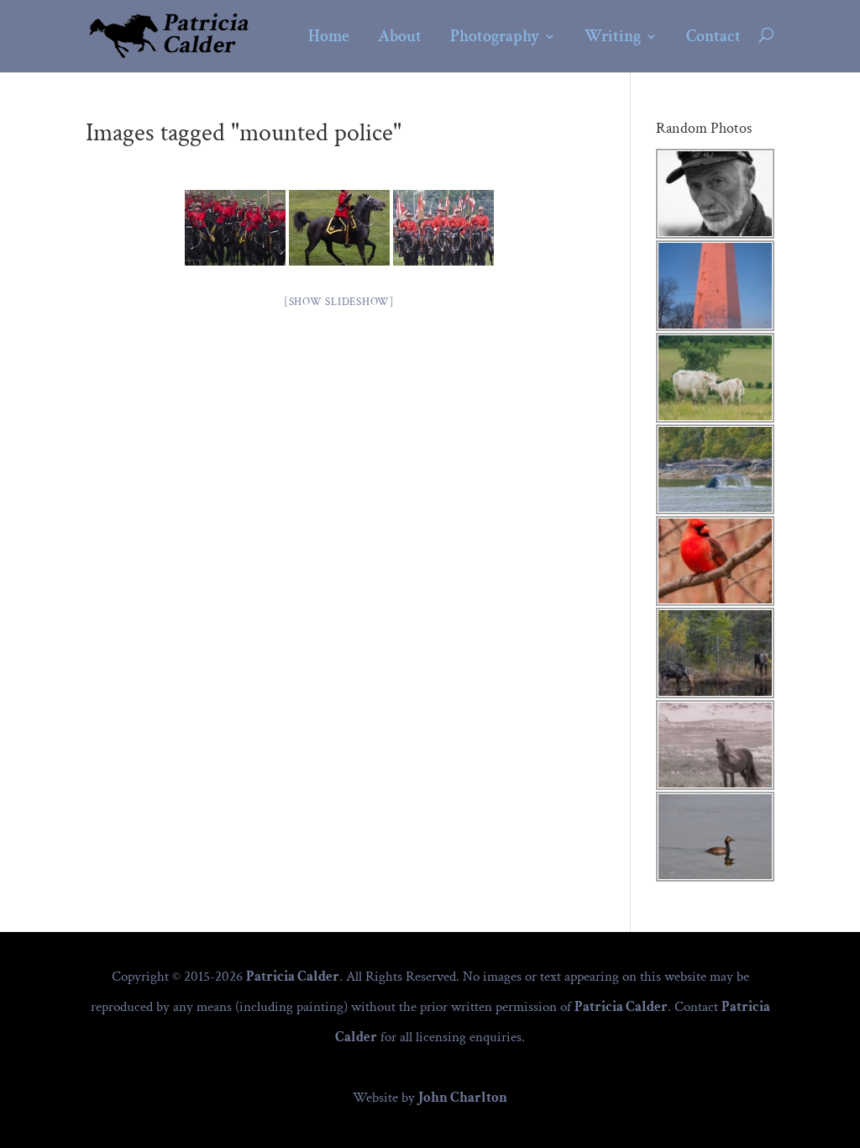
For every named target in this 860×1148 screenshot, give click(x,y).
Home (328, 37)
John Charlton (462, 1097)
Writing (613, 37)
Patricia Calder (292, 976)
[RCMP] (339, 228)
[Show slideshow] (339, 302)
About (400, 37)
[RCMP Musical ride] (235, 228)
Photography (494, 37)
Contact (713, 37)
